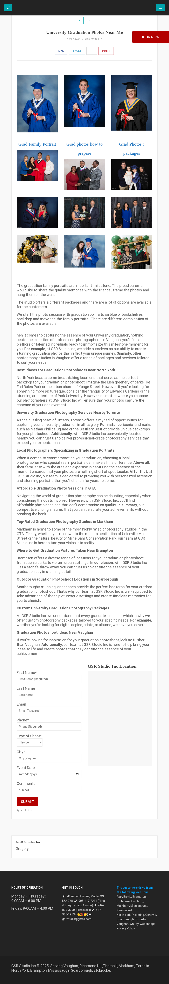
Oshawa (150, 914)
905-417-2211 (88, 900)
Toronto (140, 919)
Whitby (134, 924)
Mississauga (138, 905)
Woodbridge (147, 924)
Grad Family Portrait (37, 144)
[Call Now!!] (8, 7)
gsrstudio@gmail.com (77, 919)
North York (124, 914)
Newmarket (124, 910)
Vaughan (122, 924)
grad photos (25, 810)
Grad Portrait (92, 38)
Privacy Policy (126, 928)
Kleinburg (137, 901)
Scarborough (125, 919)
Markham (123, 905)
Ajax (119, 896)
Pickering (138, 914)
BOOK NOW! (151, 37)
